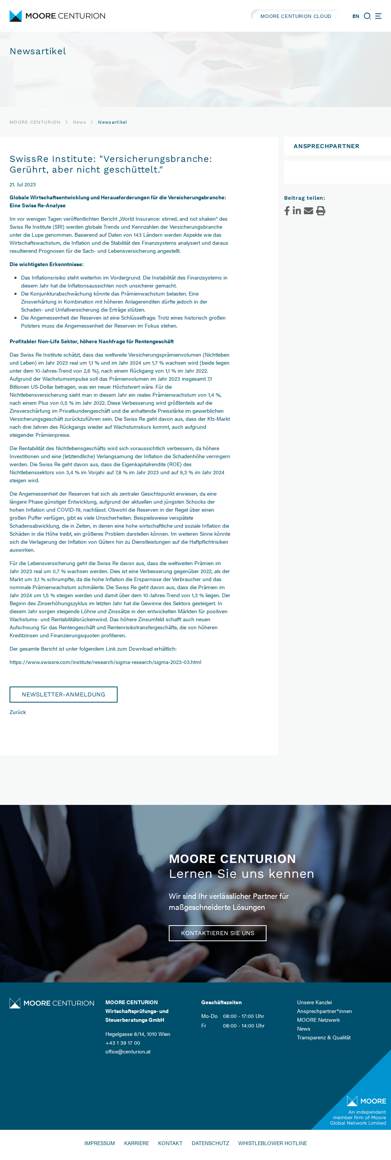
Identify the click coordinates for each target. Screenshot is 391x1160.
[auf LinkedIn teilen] (297, 210)
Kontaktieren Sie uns (217, 933)
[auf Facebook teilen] (287, 210)
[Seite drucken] (320, 210)
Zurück (18, 712)
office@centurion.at (127, 1051)
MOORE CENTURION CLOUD (295, 15)
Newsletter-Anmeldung (63, 694)
